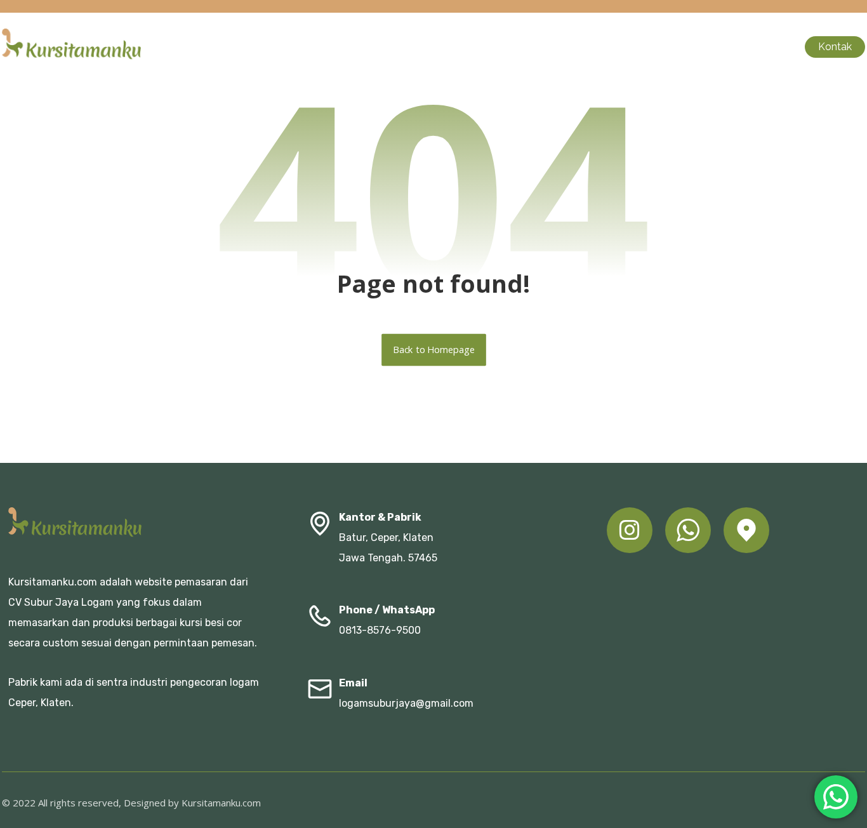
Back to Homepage (434, 350)
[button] (629, 530)
